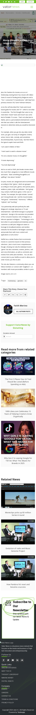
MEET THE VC (6, 671)
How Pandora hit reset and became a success (18, 585)
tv (25, 281)
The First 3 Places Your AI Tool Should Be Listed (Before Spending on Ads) (18, 381)
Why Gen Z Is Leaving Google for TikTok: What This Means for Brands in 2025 (18, 460)
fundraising (11, 281)
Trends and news (10, 35)
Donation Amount (9, 333)
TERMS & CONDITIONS (10, 699)
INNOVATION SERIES (9, 668)
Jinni (2, 107)
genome (20, 281)
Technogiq (21, 712)
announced (23, 92)
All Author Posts (23, 311)
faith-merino (21, 47)
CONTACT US (6, 696)
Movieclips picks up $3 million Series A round (18, 513)
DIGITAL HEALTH (7, 681)
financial (7, 33)
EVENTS (4, 689)
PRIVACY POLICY (8, 703)
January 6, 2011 (8, 47)
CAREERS (5, 693)
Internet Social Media (19, 33)
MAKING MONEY (7, 678)
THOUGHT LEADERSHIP (10, 674)
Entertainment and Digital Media (15, 30)
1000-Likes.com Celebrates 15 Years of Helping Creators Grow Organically (18, 414)
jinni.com (13, 274)
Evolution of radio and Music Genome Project (18, 549)
